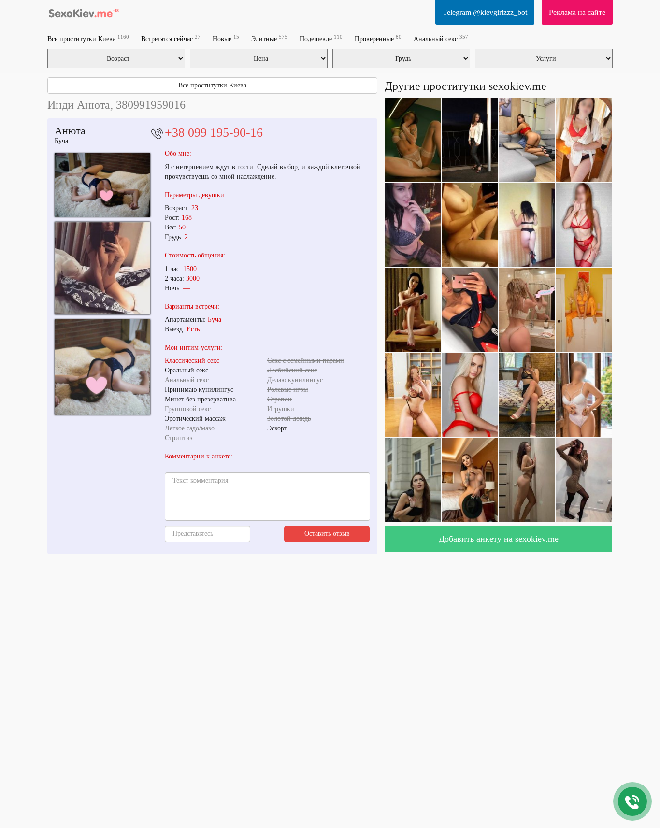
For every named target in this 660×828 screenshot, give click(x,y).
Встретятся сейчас (171, 38)
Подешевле (321, 38)
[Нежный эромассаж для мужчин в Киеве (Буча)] (102, 367)
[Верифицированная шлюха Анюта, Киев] (102, 185)
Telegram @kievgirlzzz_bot (485, 12)
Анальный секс (441, 38)
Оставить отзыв (327, 533)
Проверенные (378, 38)
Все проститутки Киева (88, 38)
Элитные (269, 38)
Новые (226, 38)
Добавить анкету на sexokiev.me (499, 538)
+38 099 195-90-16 (214, 133)
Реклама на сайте (577, 12)
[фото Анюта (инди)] (102, 268)
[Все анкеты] (83, 12)
